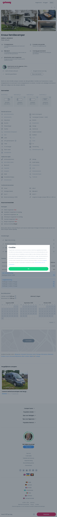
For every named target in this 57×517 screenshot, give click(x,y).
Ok (28, 269)
